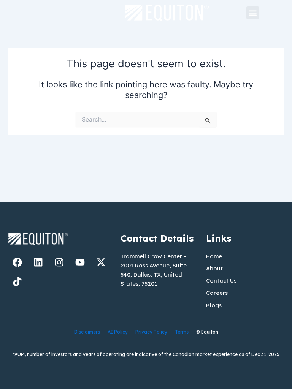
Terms (182, 332)
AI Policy (118, 332)
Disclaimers (87, 332)
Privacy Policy (151, 332)
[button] (252, 12)
